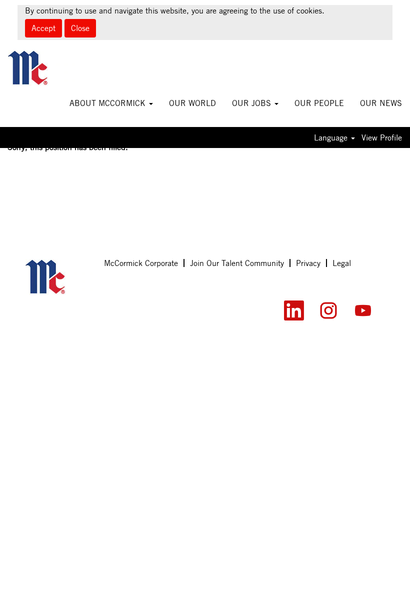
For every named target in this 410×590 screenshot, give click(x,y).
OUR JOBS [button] (253, 103)
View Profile (382, 137)
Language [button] (332, 137)
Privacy (308, 263)
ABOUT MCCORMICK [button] (109, 103)
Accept (44, 28)
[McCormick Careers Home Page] (59, 277)
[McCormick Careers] (42, 68)
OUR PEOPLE (319, 103)
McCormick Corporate (141, 263)
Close (80, 28)
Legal (341, 263)
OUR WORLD (192, 103)
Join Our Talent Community (237, 263)
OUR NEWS (381, 103)
